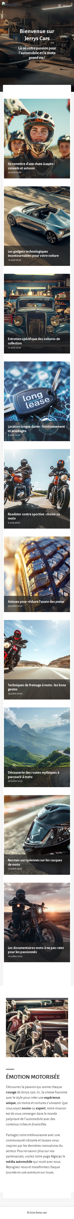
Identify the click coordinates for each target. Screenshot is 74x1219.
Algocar (56, 1156)
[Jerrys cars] (10, 6)
